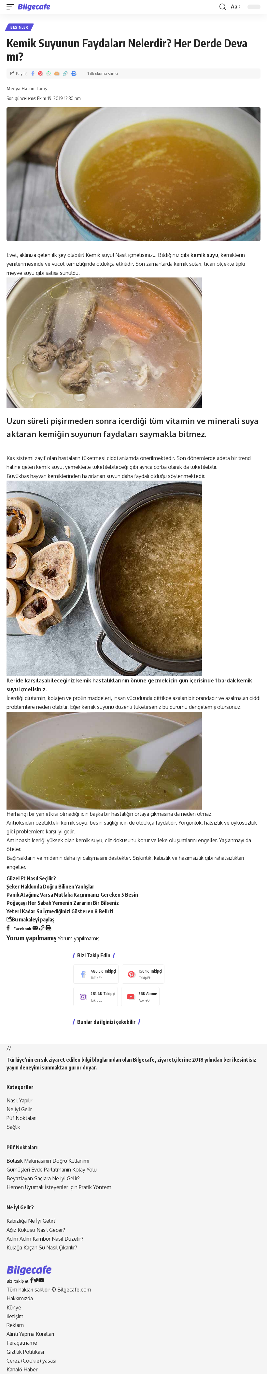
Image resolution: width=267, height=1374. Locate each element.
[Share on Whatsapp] (48, 74)
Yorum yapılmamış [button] (78, 938)
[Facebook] (96, 974)
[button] (12, 6)
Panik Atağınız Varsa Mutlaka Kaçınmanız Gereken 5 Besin (72, 894)
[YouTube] (41, 1280)
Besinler (19, 27)
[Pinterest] (143, 974)
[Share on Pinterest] (40, 74)
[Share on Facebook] (32, 74)
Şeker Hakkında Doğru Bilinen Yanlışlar (50, 886)
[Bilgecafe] (35, 6)
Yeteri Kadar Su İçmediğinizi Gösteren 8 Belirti (60, 911)
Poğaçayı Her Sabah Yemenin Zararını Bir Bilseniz (63, 903)
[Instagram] (95, 996)
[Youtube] (140, 996)
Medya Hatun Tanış (27, 88)
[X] (35, 1280)
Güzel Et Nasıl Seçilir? (31, 878)
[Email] (56, 74)
